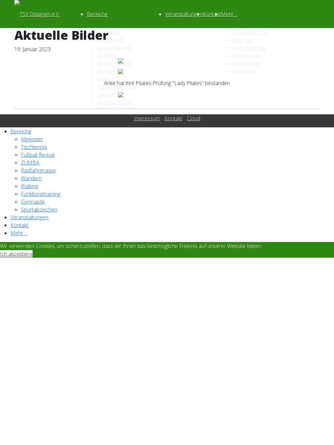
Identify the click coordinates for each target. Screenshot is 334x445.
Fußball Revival (37, 154)
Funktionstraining (40, 193)
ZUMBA (30, 162)
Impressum (147, 118)
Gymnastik (33, 201)
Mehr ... (229, 14)
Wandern (31, 178)
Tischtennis (34, 147)
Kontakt (212, 14)
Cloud (193, 118)
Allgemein (32, 139)
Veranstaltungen (184, 14)
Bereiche (97, 14)
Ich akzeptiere (16, 253)
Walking (29, 186)
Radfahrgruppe (38, 170)
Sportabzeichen (39, 209)
